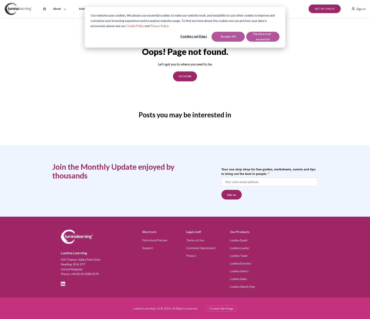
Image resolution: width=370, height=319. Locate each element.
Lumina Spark (239, 240)
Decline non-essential (262, 36)
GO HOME (185, 76)
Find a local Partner (154, 240)
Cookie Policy (135, 26)
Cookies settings (193, 36)
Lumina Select (239, 271)
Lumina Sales (238, 279)
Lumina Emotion (240, 263)
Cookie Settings (221, 308)
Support (147, 248)
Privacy (191, 255)
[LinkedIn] (63, 284)
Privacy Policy (159, 26)
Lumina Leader (239, 248)
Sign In (361, 9)
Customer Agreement (201, 248)
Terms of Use (195, 240)
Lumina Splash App (242, 286)
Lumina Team (239, 255)
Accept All (228, 36)
